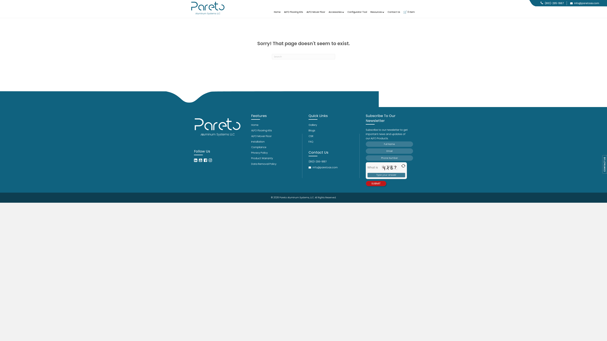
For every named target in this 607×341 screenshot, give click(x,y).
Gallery (313, 125)
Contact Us (394, 12)
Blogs (312, 130)
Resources (376, 12)
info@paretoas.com (586, 3)
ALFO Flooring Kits (293, 12)
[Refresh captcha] (403, 166)
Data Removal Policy (263, 164)
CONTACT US (604, 164)
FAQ (311, 142)
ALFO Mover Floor (316, 12)
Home (277, 12)
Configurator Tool (357, 12)
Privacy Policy (259, 153)
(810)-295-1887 (554, 3)
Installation (258, 142)
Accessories (335, 12)
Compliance (258, 147)
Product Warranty (262, 158)
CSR (311, 136)
